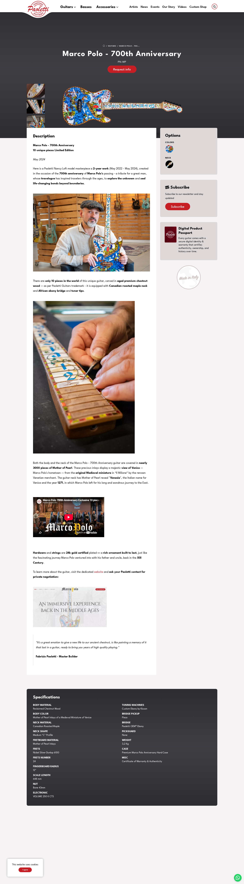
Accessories (105, 7)
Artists (133, 7)
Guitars (66, 7)
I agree (25, 870)
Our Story (168, 7)
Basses (86, 7)
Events (155, 7)
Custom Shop (198, 7)
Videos (182, 7)
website (98, 572)
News (144, 7)
